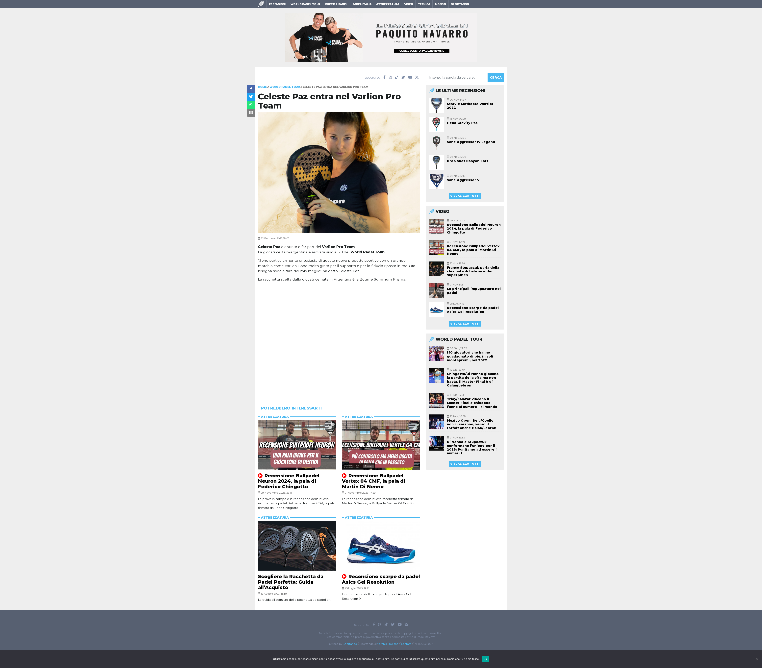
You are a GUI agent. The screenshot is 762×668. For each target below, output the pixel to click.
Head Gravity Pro (462, 123)
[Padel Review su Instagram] (390, 77)
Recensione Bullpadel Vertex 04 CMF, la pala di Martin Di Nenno (373, 481)
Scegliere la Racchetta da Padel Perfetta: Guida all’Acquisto (290, 582)
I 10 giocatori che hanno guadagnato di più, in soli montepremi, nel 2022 (470, 356)
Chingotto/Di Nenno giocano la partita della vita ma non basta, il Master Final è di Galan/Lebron (473, 379)
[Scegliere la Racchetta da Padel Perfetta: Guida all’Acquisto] (297, 546)
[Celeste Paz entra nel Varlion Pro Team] (339, 172)
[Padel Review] (260, 4)
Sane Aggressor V (463, 180)
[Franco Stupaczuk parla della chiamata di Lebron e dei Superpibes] (436, 268)
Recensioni (277, 4)
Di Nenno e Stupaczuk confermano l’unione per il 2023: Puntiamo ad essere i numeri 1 (472, 447)
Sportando (460, 4)
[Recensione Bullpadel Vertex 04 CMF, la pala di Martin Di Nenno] (381, 445)
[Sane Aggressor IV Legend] (436, 143)
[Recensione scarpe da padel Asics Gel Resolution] (381, 546)
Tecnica (424, 4)
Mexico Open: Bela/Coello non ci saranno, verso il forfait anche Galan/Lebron (471, 424)
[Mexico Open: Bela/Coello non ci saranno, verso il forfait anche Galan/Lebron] (436, 421)
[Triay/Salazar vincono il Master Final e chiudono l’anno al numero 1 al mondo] (436, 400)
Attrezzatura (387, 4)
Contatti (406, 643)
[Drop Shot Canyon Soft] (436, 162)
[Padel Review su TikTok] (396, 77)
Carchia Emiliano (387, 643)
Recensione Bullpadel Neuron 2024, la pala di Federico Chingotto (288, 481)
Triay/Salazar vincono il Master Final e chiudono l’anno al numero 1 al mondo (472, 402)
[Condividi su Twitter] (251, 97)
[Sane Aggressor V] (436, 181)
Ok (485, 658)
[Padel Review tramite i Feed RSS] (417, 77)
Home (262, 86)
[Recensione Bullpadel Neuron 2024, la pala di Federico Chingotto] (297, 445)
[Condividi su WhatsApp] (251, 105)
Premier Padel (336, 4)
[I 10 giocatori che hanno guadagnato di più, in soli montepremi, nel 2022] (436, 353)
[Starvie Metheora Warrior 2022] (436, 105)
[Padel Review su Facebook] (384, 77)
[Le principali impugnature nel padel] (436, 290)
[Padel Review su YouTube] (410, 77)
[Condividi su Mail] (251, 113)
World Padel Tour (305, 4)
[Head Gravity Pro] (436, 124)
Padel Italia (361, 4)
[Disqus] (339, 338)
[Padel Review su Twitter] (403, 77)
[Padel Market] (381, 37)
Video (408, 4)
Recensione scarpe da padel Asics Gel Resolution (381, 579)
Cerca (496, 77)
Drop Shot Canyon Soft (467, 161)
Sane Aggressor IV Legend (471, 142)
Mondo (440, 4)
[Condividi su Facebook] (251, 89)
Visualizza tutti (465, 196)
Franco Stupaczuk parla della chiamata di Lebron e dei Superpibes (473, 271)
